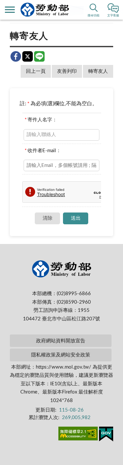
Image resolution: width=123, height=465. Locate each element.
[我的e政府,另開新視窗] (106, 435)
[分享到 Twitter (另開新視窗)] (27, 56)
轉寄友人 (98, 71)
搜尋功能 (93, 15)
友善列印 (67, 71)
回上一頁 (36, 71)
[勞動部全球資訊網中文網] (45, 10)
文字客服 (113, 15)
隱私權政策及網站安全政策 (60, 355)
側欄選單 (10, 10)
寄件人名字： (41, 119)
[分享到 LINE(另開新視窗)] (39, 56)
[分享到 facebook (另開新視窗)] (15, 56)
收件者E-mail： (43, 150)
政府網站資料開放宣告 (60, 340)
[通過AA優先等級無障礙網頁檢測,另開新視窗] (78, 435)
